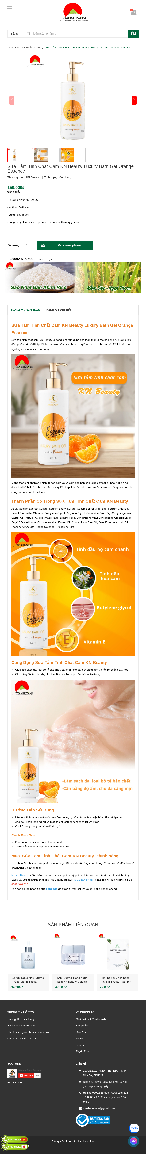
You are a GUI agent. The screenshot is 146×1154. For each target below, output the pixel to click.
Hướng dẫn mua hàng (20, 1019)
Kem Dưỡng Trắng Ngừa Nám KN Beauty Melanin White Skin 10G (72, 981)
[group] (73, 100)
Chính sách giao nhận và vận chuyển (29, 1032)
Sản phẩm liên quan (73, 924)
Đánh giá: (13, 191)
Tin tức (80, 1038)
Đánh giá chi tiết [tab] (58, 310)
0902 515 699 (22, 259)
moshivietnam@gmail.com (99, 1108)
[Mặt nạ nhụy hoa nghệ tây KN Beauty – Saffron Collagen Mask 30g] (117, 953)
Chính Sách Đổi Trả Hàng (22, 1038)
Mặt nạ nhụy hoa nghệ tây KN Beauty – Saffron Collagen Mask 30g (116, 981)
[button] (134, 100)
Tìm (133, 33)
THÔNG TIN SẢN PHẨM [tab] (25, 310)
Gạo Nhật (81, 1032)
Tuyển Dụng (83, 1051)
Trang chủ (13, 47)
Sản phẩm (82, 1025)
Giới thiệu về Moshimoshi (91, 1019)
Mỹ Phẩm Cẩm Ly (32, 47)
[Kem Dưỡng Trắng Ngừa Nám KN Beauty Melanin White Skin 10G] (73, 953)
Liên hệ (80, 1044)
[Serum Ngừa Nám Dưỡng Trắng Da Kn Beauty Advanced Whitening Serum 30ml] (28, 953)
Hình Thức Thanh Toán (21, 1025)
